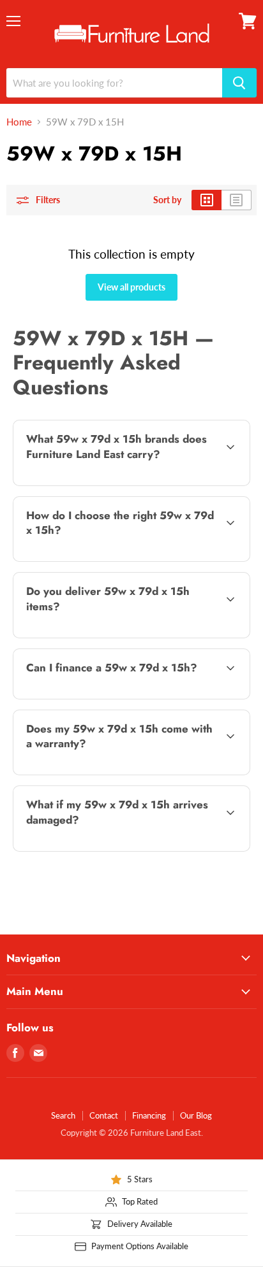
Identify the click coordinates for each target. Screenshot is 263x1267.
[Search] (239, 82)
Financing (149, 1115)
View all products (131, 287)
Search (63, 1115)
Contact (103, 1115)
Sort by (167, 200)
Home (19, 122)
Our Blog (196, 1115)
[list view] (237, 200)
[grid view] (207, 200)
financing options (114, 696)
